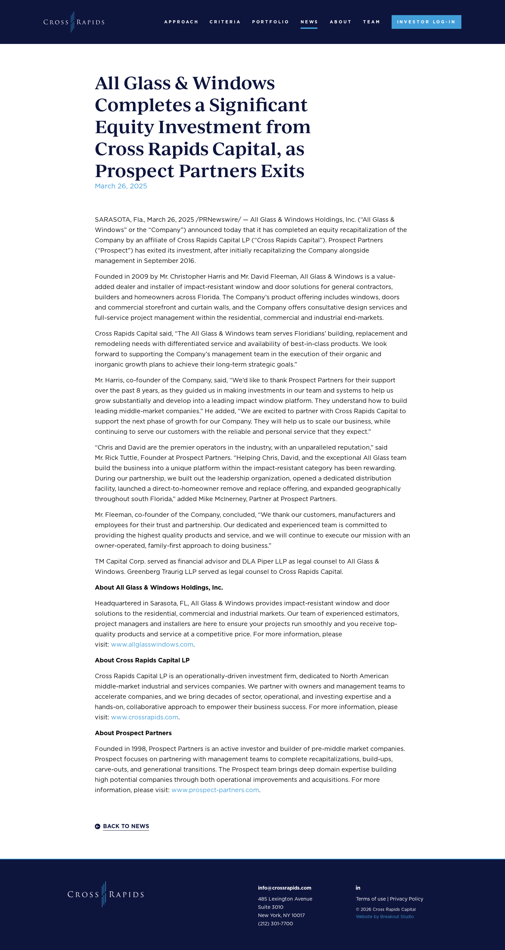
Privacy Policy (406, 899)
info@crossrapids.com (284, 888)
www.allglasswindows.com (152, 645)
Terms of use (371, 899)
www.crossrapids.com (144, 718)
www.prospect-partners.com (215, 790)
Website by (385, 917)
